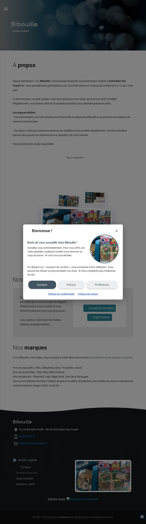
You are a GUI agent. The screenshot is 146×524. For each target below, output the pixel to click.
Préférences (102, 284)
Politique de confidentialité (61, 294)
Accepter (42, 284)
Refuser (71, 284)
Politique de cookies (88, 294)
